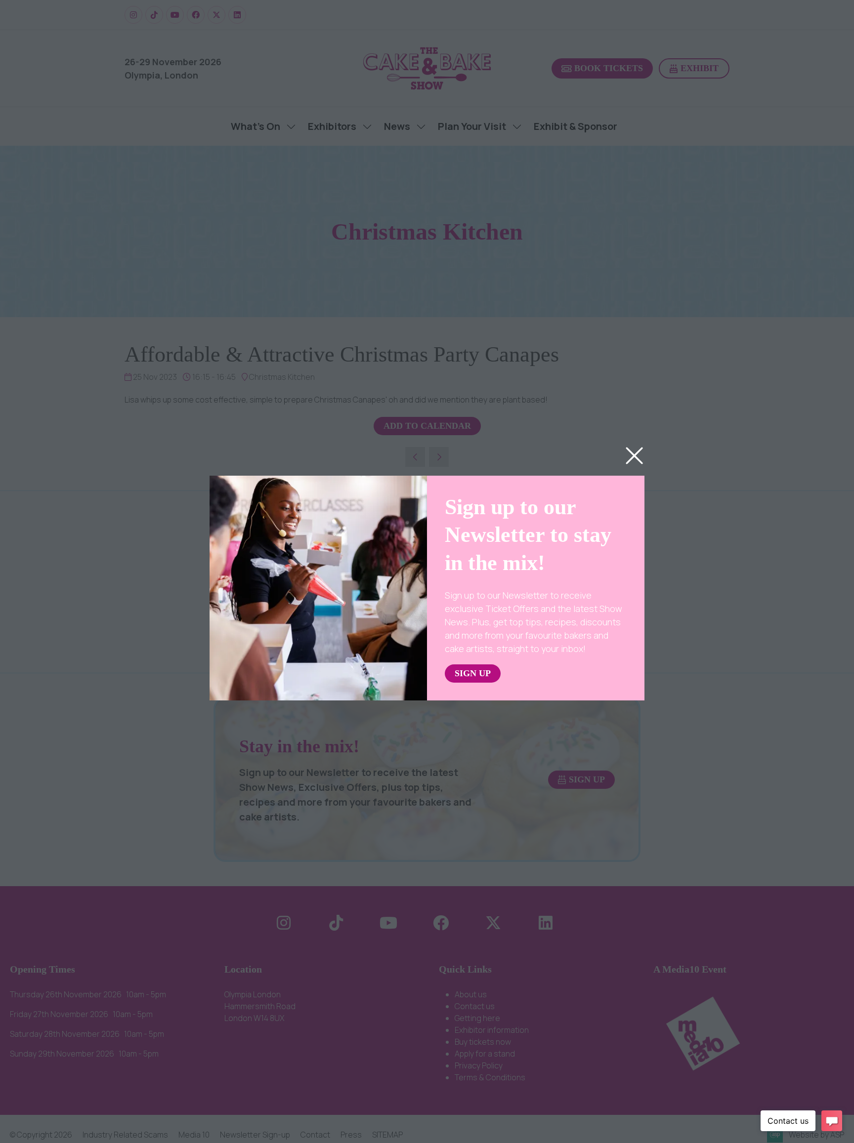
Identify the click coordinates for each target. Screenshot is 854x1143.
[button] (634, 456)
